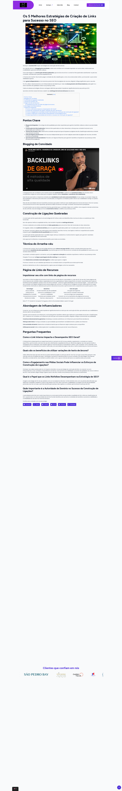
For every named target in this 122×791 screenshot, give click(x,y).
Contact (76, 5)
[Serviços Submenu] (52, 5)
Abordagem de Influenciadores (32, 106)
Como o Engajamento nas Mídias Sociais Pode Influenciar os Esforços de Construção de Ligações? (52, 112)
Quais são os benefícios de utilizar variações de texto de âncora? (43, 110)
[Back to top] (119, 787)
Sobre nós (60, 5)
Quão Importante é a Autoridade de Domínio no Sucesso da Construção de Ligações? (49, 115)
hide (54, 94)
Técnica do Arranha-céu (30, 101)
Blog (68, 5)
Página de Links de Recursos (31, 103)
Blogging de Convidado (30, 98)
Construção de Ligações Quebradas (34, 100)
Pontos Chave (28, 97)
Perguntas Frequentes (30, 107)
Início (40, 5)
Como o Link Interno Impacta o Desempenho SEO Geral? (40, 109)
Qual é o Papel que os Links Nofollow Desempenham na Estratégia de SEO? (46, 113)
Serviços (48, 5)
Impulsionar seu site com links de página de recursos (40, 104)
